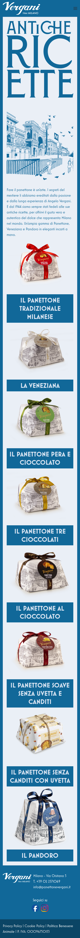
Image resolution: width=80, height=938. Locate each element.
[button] (75, 8)
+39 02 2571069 (48, 881)
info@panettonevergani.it (52, 887)
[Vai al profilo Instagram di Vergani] (44, 908)
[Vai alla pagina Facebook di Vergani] (35, 908)
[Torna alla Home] (21, 8)
